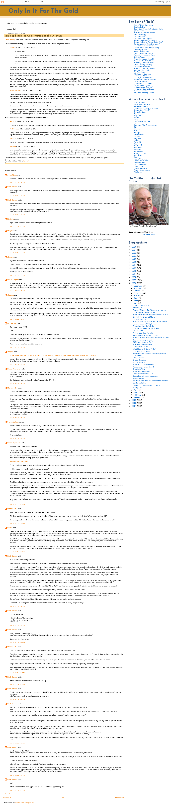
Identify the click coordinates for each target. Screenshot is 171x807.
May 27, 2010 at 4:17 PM (17, 275)
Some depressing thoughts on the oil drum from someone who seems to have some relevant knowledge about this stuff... (54, 355)
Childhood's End (139, 27)
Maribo (136, 140)
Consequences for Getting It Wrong (146, 48)
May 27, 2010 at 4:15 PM (17, 253)
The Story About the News (142, 344)
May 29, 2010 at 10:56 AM (17, 743)
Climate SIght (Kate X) (142, 110)
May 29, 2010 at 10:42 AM (17, 684)
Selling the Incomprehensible (144, 59)
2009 (134, 400)
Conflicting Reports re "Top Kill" (144, 312)
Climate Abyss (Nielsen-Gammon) (146, 108)
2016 (134, 268)
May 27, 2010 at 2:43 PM (17, 195)
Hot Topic (137, 133)
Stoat (135, 157)
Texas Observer (139, 163)
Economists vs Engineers (143, 83)
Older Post (119, 798)
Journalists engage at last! (142, 340)
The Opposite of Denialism (143, 46)
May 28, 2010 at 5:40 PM (17, 625)
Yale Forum (138, 172)
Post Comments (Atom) (24, 803)
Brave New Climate (140, 106)
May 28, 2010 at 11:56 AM (17, 552)
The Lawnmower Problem (143, 38)
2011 (134, 280)
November (138, 288)
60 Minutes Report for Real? (143, 342)
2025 (134, 247)
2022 (134, 253)
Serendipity (138, 155)
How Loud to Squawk (141, 51)
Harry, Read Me (138, 358)
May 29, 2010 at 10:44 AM (17, 699)
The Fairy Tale (138, 308)
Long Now (137, 138)
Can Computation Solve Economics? (147, 44)
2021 (134, 256)
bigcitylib (10, 219)
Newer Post (6, 798)
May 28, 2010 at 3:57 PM (17, 606)
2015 (134, 271)
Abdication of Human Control (143, 367)
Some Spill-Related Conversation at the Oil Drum (33, 36)
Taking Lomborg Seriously (143, 65)
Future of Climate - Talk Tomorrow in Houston (149, 310)
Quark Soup (138, 144)
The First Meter (139, 72)
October (137, 291)
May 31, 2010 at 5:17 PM (17, 790)
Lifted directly (10, 40)
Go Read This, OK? (140, 319)
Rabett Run (138, 146)
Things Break (138, 166)
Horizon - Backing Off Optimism (144, 324)
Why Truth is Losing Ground (144, 93)
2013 (134, 277)
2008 (134, 403)
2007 (134, 406)
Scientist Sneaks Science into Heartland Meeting (150, 337)
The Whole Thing (139, 369)
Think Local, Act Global (141, 371)
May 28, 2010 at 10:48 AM (17, 504)
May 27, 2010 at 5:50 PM (17, 364)
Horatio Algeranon (13, 369)
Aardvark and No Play (141, 305)
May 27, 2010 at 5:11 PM (17, 319)
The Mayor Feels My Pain (143, 78)
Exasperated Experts (140, 347)
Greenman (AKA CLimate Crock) (145, 125)
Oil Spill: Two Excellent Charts (144, 317)
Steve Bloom (12, 175)
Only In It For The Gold (43, 11)
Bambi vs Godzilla (140, 91)
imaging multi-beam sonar (19, 461)
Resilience (137, 149)
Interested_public (16, 90)
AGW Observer (139, 103)
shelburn (13, 47)
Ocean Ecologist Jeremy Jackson (145, 376)
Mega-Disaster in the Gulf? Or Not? (145, 335)
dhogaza (10, 231)
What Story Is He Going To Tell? (144, 349)
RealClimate (138, 148)
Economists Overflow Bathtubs (145, 80)
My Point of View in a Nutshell (144, 33)
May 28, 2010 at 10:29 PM (17, 642)
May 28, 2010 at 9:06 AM (17, 383)
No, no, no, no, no (139, 362)
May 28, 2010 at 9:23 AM (17, 417)
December (138, 286)
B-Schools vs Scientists (142, 74)
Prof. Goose (14, 129)
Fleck (136, 123)
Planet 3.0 (137, 142)
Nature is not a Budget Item (144, 61)
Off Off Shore (138, 331)
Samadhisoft (138, 151)
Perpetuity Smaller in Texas (144, 63)
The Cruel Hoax (139, 36)
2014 (134, 274)
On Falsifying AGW (140, 50)
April (136, 390)
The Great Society (140, 81)
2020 (134, 259)
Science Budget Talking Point (144, 68)
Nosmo (10, 528)
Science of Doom (140, 153)
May (136, 303)
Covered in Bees (140, 112)
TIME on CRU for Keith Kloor (143, 365)
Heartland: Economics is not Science (146, 385)
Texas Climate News (141, 161)
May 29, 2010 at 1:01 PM (17, 775)
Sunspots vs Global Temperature (145, 40)
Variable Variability (140, 168)
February (138, 395)
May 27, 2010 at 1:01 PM (17, 182)
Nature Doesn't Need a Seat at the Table (148, 29)
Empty (136, 119)
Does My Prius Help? (141, 70)
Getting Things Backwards (143, 25)
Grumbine (137, 129)
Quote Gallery (139, 31)
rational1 (13, 146)
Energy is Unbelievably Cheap (144, 55)
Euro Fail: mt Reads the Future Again (146, 328)
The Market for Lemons (142, 85)
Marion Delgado (13, 280)
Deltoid (136, 118)
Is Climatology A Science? (143, 87)
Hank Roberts (12, 187)
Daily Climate (138, 114)
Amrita (12, 121)
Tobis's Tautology (140, 35)
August (137, 296)
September (138, 293)
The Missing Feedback (142, 66)
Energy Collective (139, 360)
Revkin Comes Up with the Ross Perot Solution (150, 321)
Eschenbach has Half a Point (143, 326)
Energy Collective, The (142, 121)
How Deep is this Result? (142, 351)
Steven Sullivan (13, 422)
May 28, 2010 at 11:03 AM (17, 523)
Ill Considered (138, 134)
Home (63, 798)
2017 (134, 265)
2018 (134, 262)
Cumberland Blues (139, 383)
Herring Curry (137, 387)
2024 (134, 250)
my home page (149, 234)
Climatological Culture (141, 76)
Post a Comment (10, 794)
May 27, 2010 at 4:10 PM (17, 226)
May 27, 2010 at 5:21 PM (17, 347)
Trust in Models (138, 378)
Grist (135, 127)
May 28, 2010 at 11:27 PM (17, 673)
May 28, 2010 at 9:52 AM (17, 438)
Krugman (137, 136)
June (136, 301)
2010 (134, 283)
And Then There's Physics (143, 104)
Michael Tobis (12, 323)
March (136, 392)
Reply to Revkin (139, 57)
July (136, 298)
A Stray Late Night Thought (143, 333)
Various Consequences (142, 170)
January (137, 397)
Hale (135, 131)
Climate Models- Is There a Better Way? (148, 42)
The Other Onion (140, 164)
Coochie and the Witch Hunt (143, 374)
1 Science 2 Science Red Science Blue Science (150, 381)
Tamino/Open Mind (140, 159)
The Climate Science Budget (144, 89)
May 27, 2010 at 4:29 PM (17, 290)
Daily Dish (137, 116)
